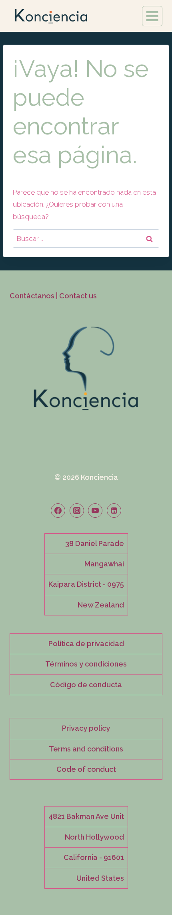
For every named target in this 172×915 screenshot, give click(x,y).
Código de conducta (86, 684)
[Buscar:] (86, 239)
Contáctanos (32, 296)
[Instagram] (77, 510)
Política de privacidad (86, 643)
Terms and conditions (86, 749)
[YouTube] (95, 510)
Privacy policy (86, 728)
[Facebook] (58, 510)
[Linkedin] (114, 510)
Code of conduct (86, 769)
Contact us (78, 296)
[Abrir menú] (152, 16)
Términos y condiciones (86, 664)
